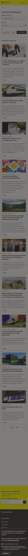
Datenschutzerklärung (13, 540)
